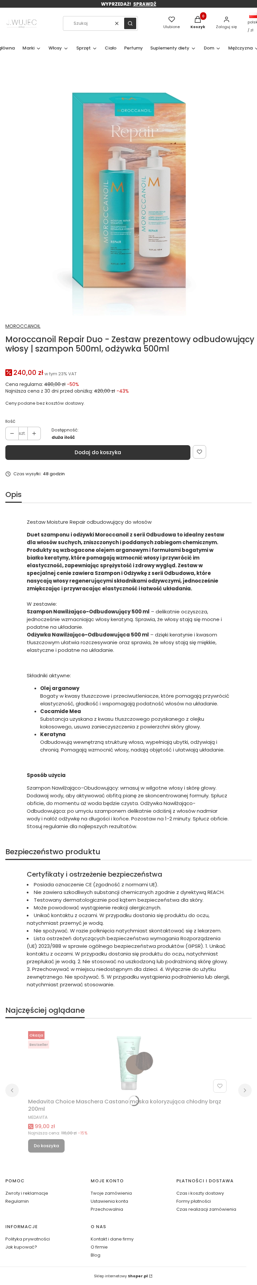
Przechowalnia (107, 1209)
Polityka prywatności (27, 1239)
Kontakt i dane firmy (112, 1239)
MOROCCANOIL (22, 326)
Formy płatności (193, 1201)
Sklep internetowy (121, 1276)
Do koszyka (46, 1146)
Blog (95, 1255)
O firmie (99, 1247)
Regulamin (17, 1201)
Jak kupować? (21, 1247)
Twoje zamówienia (111, 1193)
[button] (130, 23)
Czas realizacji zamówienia (206, 1209)
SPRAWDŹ (144, 4)
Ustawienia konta (109, 1201)
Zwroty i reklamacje (26, 1193)
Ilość (10, 421)
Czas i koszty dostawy (200, 1193)
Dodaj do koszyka (98, 452)
